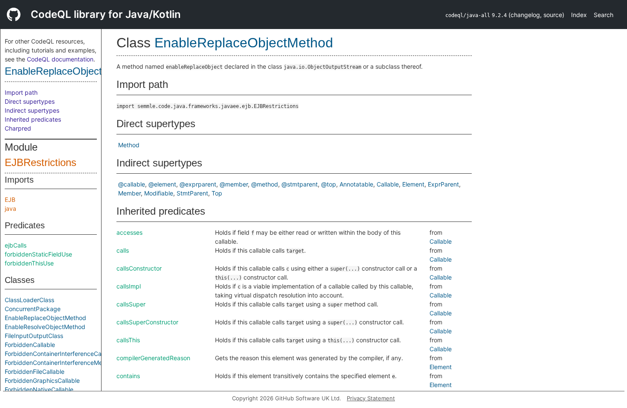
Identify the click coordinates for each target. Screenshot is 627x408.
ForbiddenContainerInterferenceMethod (60, 362)
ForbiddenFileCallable (34, 371)
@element (162, 184)
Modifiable (158, 193)
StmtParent (192, 193)
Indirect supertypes (32, 110)
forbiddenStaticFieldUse (38, 254)
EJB (10, 199)
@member (234, 184)
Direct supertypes (30, 101)
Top (217, 193)
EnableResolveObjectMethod (45, 326)
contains (128, 375)
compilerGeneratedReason (153, 357)
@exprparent (198, 184)
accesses (129, 232)
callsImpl (128, 286)
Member (129, 193)
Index (579, 14)
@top (328, 184)
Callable (388, 184)
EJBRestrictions (40, 162)
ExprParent (443, 184)
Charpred (18, 128)
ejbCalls (15, 245)
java (10, 208)
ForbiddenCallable (30, 344)
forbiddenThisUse (29, 263)
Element (413, 184)
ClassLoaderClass (29, 299)
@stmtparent (300, 184)
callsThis (128, 340)
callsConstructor (139, 268)
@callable (131, 184)
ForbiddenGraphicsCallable (42, 380)
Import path (21, 92)
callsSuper (130, 304)
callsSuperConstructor (147, 322)
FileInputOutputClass (34, 335)
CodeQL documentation (60, 59)
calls (122, 250)
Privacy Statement (371, 398)
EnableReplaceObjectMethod (70, 71)
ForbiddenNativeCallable (39, 389)
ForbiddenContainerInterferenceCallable (60, 353)
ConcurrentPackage (33, 308)
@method (264, 184)
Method (128, 145)
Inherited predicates (33, 119)
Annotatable (356, 184)
